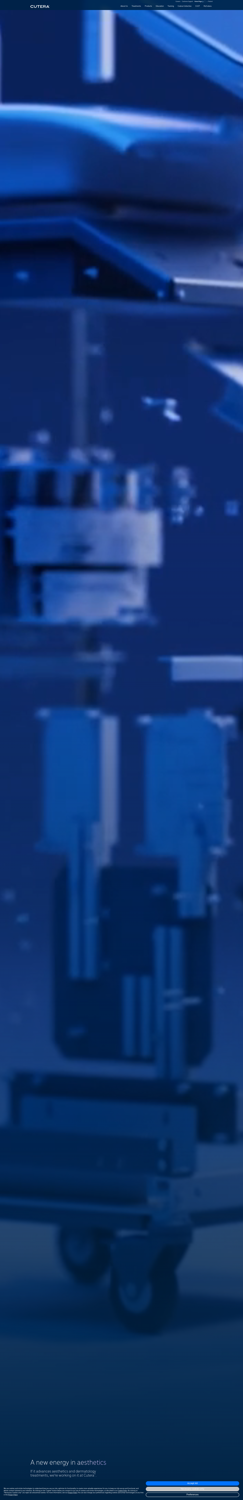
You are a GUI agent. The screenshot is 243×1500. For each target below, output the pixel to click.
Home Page (198, 1)
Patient (210, 1)
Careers (178, 1)
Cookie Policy (122, 1491)
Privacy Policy (72, 1493)
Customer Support (187, 1)
